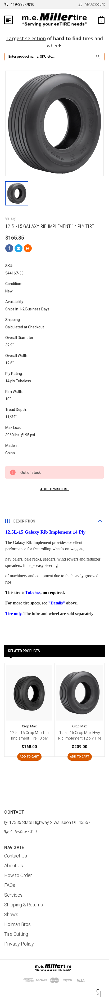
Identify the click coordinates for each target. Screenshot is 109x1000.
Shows (11, 914)
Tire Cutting (16, 934)
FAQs (9, 885)
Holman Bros (17, 924)
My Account (95, 4)
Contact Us (15, 856)
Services (13, 895)
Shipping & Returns (23, 904)
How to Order (18, 875)
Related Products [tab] (24, 651)
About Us (13, 865)
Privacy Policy (19, 944)
